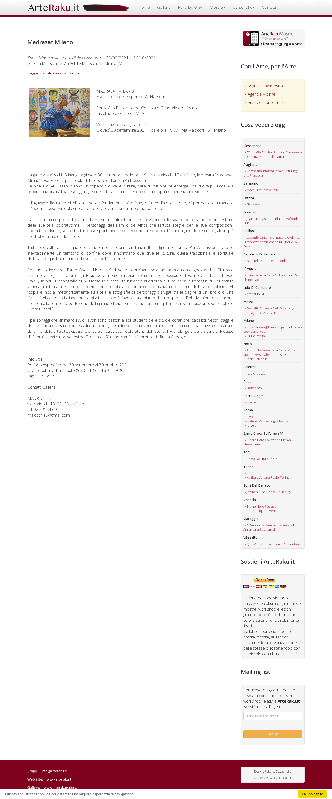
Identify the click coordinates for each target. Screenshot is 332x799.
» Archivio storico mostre (267, 102)
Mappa (74, 73)
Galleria (164, 7)
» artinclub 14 (254, 294)
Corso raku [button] (242, 7)
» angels (250, 425)
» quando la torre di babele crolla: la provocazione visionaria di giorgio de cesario (271, 241)
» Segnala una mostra (264, 86)
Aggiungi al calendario (45, 73)
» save (249, 417)
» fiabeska (252, 204)
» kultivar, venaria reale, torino (267, 477)
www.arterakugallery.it (61, 787)
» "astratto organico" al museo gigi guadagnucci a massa (269, 310)
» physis (250, 473)
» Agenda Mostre (260, 94)
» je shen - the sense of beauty (268, 492)
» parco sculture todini (261, 459)
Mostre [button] (216, 7)
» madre (250, 402)
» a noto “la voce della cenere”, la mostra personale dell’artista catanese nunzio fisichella (271, 354)
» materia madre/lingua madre (266, 421)
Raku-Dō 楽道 (190, 7)
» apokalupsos (255, 373)
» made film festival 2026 (262, 190)
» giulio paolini (255, 336)
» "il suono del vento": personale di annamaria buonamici (269, 527)
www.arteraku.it (59, 779)
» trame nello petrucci (261, 506)
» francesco (253, 388)
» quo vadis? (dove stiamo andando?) (272, 544)
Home (144, 7)
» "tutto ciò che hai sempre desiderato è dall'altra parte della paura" (272, 154)
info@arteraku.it (54, 771)
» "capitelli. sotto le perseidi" (266, 260)
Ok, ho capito (312, 793)
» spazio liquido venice (262, 511)
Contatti (269, 7)
